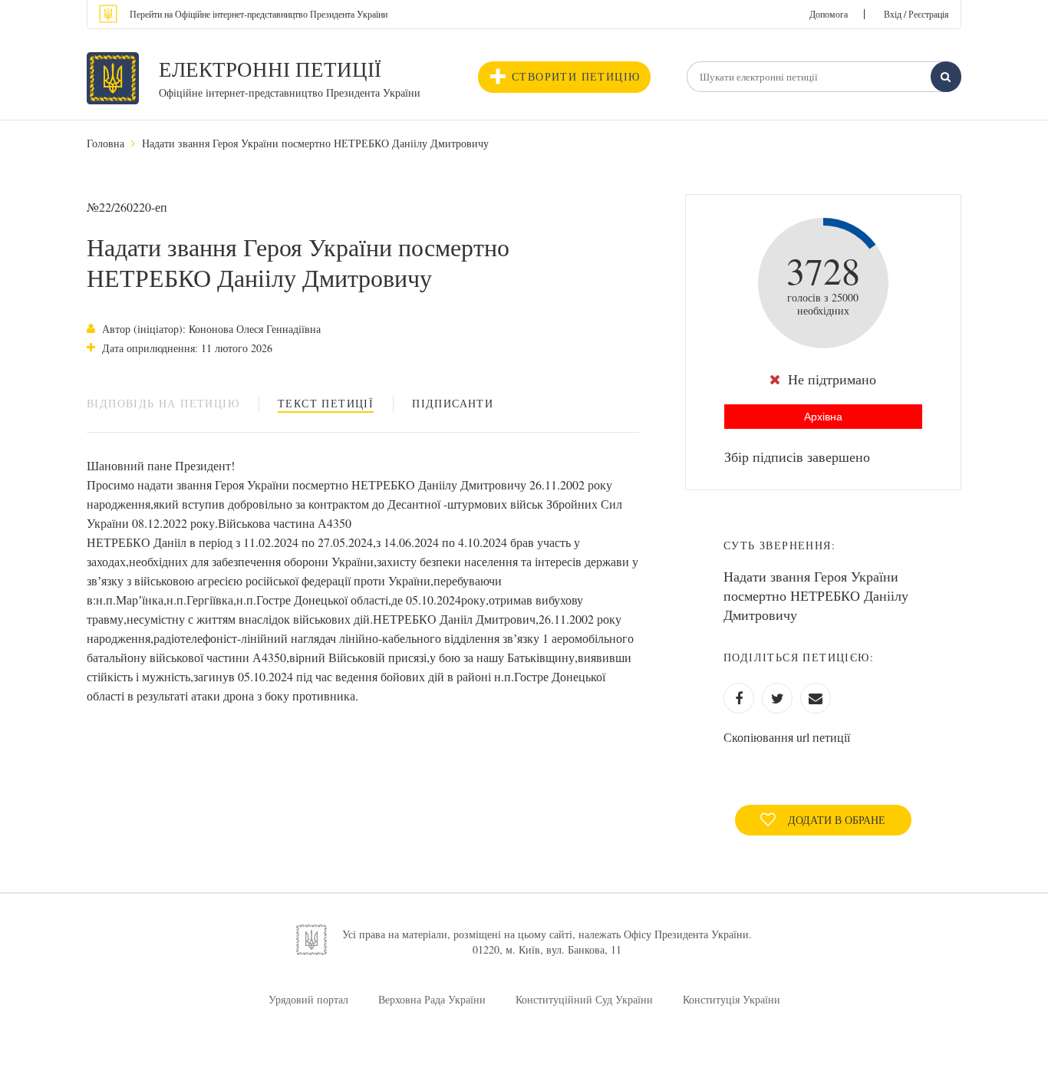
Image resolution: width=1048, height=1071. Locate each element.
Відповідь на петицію (163, 403)
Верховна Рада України (432, 999)
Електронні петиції (270, 69)
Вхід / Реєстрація (916, 14)
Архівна (823, 416)
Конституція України (731, 999)
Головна (105, 143)
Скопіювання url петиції (786, 737)
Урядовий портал (308, 999)
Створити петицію (576, 76)
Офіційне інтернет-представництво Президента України (289, 92)
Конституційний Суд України (584, 999)
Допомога (828, 14)
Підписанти (452, 403)
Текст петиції (326, 403)
